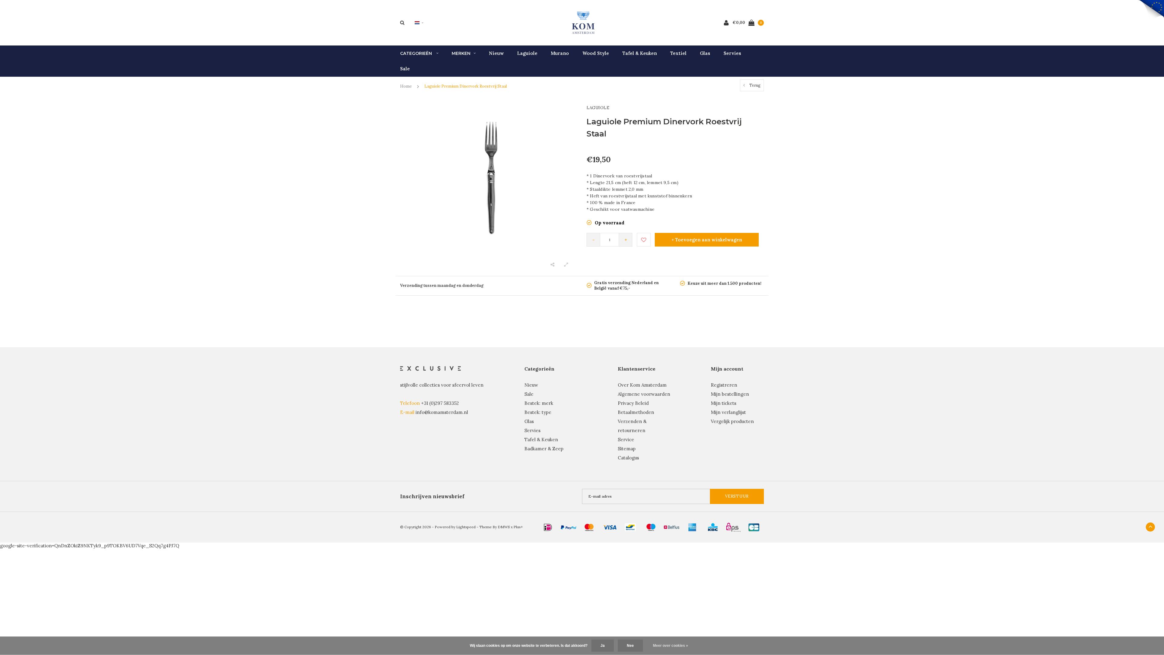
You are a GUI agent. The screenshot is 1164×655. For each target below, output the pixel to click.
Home (406, 86)
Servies (732, 53)
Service (626, 439)
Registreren (724, 385)
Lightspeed (466, 527)
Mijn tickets (723, 403)
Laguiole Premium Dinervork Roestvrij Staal (465, 86)
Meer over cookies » (670, 645)
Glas (705, 53)
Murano (560, 53)
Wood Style (595, 53)
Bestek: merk (538, 403)
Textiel (678, 53)
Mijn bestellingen (730, 394)
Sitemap (627, 449)
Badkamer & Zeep (544, 449)
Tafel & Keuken (639, 53)
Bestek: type (537, 412)
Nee (630, 645)
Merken (461, 53)
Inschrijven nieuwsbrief (432, 496)
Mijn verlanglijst (728, 412)
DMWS (504, 527)
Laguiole (527, 53)
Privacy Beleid (633, 403)
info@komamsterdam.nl (442, 412)
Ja (602, 645)
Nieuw (496, 53)
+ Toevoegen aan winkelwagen (706, 240)
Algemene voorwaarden (644, 394)
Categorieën (416, 53)
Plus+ (518, 527)
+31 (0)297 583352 (440, 403)
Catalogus (628, 458)
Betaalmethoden (636, 412)
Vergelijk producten (732, 421)
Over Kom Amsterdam (642, 385)
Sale (405, 69)
